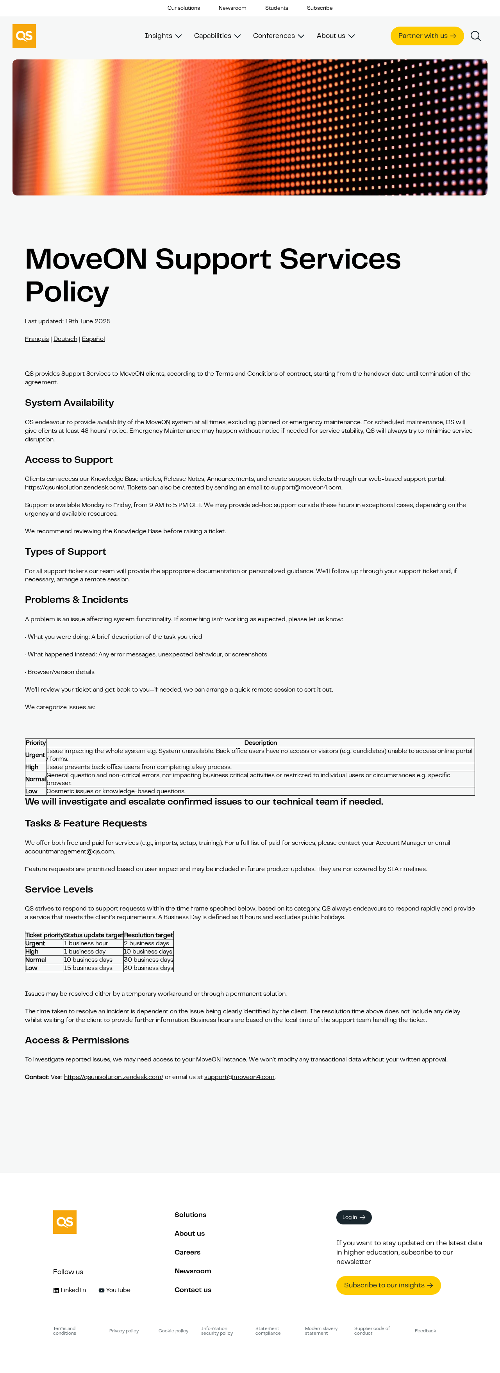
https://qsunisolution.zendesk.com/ (74, 487)
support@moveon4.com (306, 487)
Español (93, 339)
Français (37, 339)
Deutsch (65, 339)
